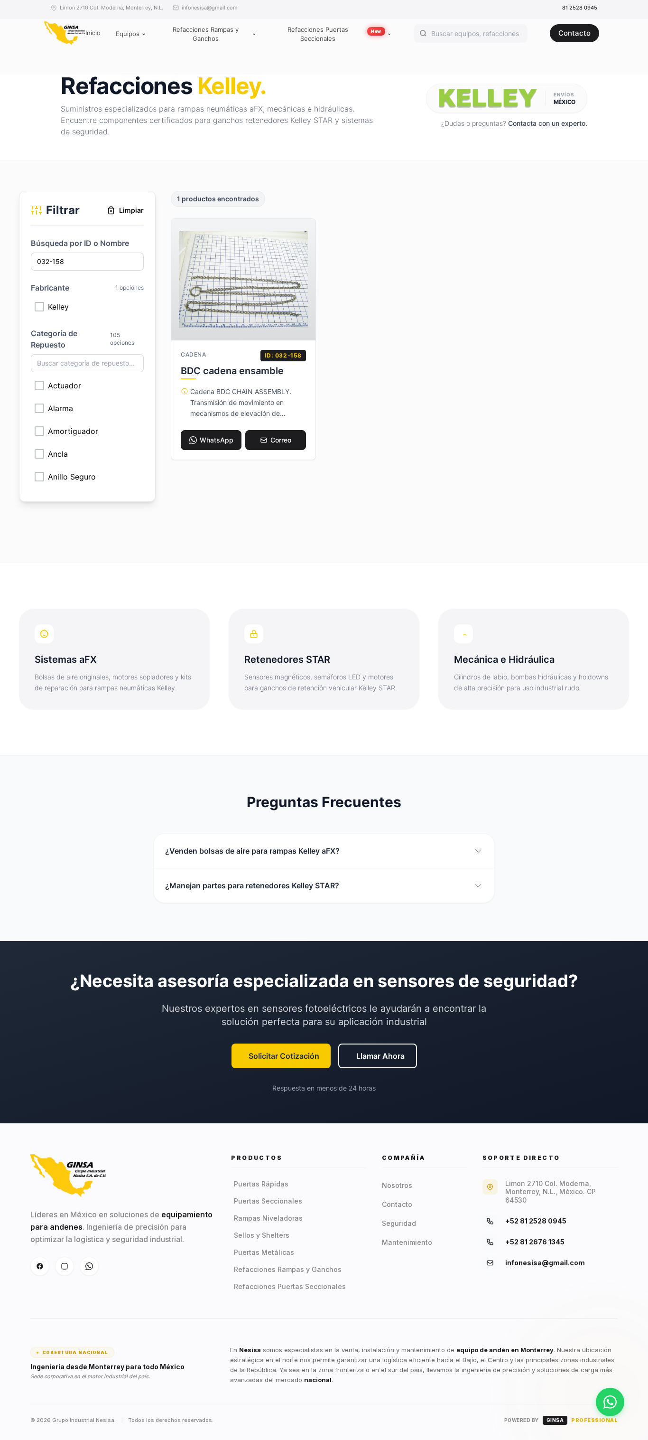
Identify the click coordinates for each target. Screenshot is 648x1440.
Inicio (93, 33)
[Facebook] (39, 1266)
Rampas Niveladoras (268, 1218)
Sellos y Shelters (261, 1235)
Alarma (60, 408)
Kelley (58, 306)
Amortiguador (73, 431)
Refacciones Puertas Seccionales (334, 34)
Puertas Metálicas (264, 1252)
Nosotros (397, 1185)
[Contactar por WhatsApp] (610, 1399)
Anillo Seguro (72, 476)
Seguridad (399, 1223)
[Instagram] (64, 1266)
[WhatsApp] (89, 1266)
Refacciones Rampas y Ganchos (206, 34)
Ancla (58, 454)
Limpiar (131, 210)
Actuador (64, 385)
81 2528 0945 (579, 7)
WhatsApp (216, 440)
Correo (280, 440)
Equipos (127, 34)
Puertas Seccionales (268, 1201)
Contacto (574, 33)
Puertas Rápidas (261, 1184)
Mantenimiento (407, 1242)
